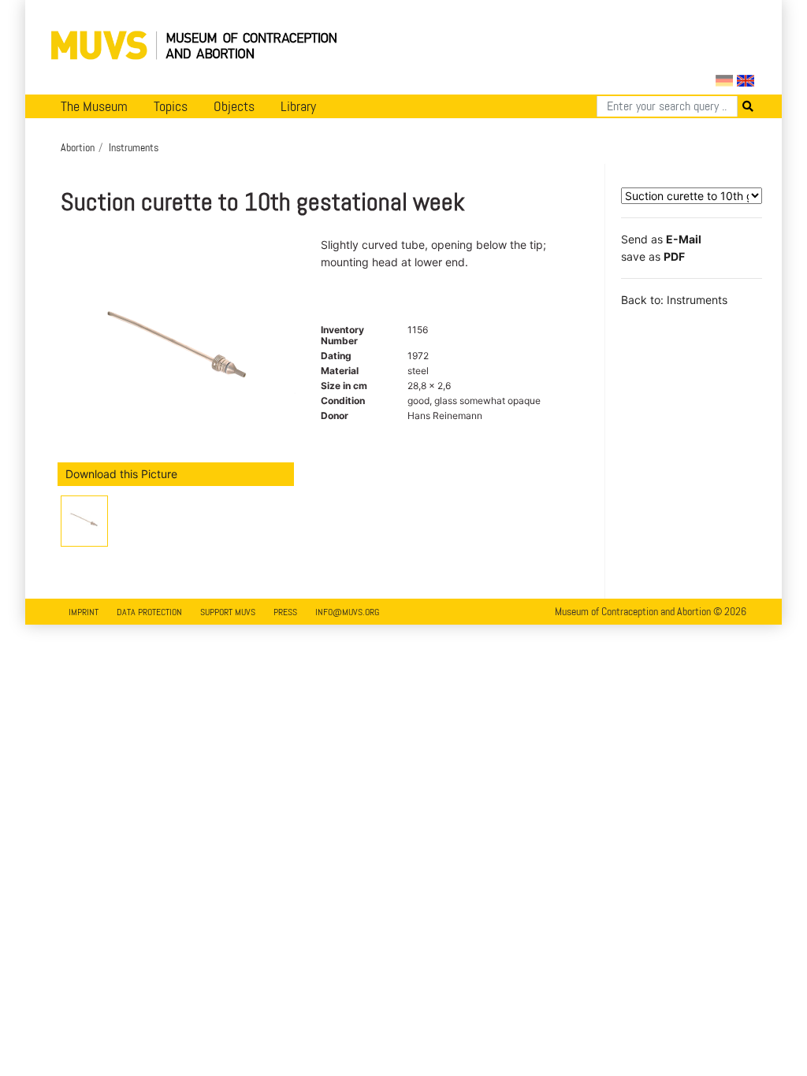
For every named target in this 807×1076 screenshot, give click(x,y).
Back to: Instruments (674, 299)
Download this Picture (121, 473)
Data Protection (149, 612)
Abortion (78, 147)
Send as (661, 239)
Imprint (84, 612)
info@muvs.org (347, 612)
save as (653, 256)
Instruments (133, 147)
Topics (171, 106)
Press (285, 612)
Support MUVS (227, 612)
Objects (234, 106)
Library (298, 106)
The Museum (94, 106)
